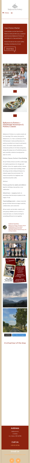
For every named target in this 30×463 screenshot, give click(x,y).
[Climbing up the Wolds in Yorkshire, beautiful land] (15, 320)
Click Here (10, 49)
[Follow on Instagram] (18, 460)
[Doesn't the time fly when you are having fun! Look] (15, 270)
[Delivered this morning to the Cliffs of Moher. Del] (15, 246)
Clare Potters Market (12, 28)
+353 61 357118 (15, 445)
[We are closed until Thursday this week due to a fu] (15, 295)
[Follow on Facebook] (11, 460)
